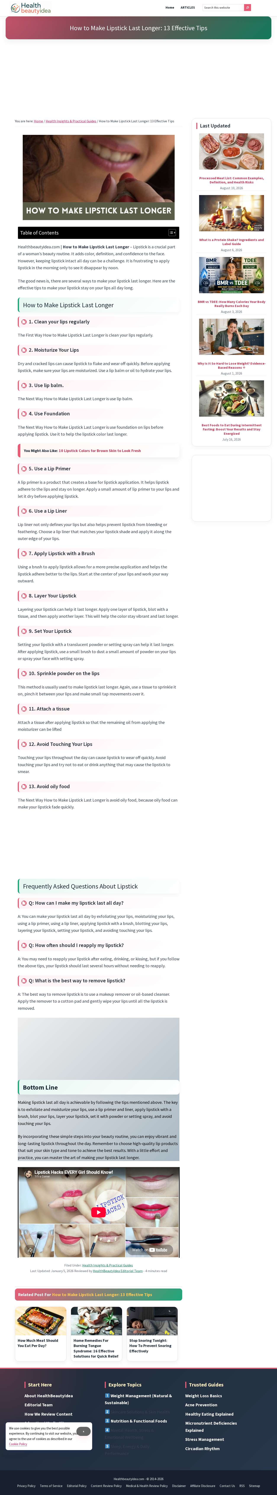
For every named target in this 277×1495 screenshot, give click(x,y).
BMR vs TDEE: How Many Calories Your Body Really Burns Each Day (231, 303)
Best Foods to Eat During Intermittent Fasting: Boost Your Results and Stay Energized (232, 429)
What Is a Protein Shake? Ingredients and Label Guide (231, 242)
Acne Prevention (201, 1404)
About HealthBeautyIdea (48, 1395)
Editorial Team (38, 1404)
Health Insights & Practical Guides (107, 1265)
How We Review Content (48, 1414)
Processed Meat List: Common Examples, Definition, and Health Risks (231, 180)
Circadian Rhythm (202, 1448)
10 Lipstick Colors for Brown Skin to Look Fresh (100, 450)
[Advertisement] (138, 73)
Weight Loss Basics (203, 1395)
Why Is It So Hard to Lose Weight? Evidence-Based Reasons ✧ (232, 365)
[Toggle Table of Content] (170, 232)
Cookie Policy (18, 1444)
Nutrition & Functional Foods (139, 1421)
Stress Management (204, 1439)
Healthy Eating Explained (209, 1414)
